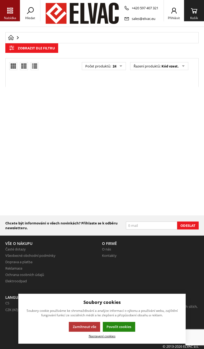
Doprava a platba (18, 261)
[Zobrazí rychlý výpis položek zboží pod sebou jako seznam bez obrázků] (35, 66)
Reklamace (13, 268)
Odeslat (188, 225)
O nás (106, 249)
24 (114, 66)
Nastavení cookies (102, 336)
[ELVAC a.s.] (82, 13)
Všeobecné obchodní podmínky (30, 255)
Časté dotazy (15, 249)
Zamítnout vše (84, 326)
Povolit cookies (119, 326)
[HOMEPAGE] (11, 37)
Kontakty (109, 255)
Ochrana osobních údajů (24, 274)
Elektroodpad (16, 281)
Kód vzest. (170, 66)
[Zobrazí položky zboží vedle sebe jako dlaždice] (13, 66)
